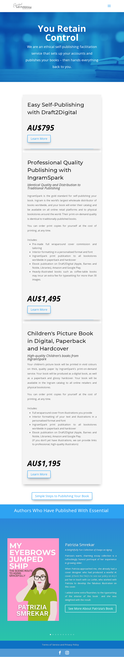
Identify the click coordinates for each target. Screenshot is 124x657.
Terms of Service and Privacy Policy (60, 644)
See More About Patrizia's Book (90, 608)
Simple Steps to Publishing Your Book (62, 496)
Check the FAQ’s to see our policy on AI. (93, 575)
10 (73, 634)
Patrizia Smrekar (80, 544)
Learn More (39, 139)
